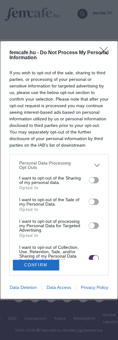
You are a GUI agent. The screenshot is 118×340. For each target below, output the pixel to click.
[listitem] (59, 165)
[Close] (106, 53)
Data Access (59, 287)
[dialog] (59, 170)
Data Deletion (23, 287)
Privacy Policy (94, 287)
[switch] (94, 180)
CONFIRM (36, 265)
